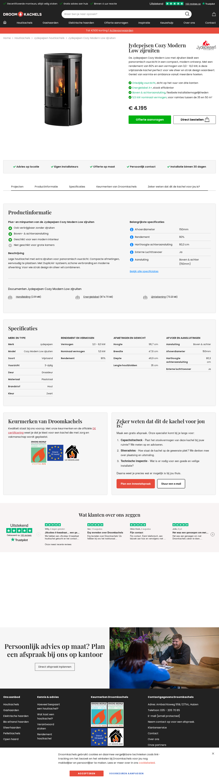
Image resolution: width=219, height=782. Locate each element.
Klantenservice (157, 727)
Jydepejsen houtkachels (49, 38)
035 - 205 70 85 (170, 710)
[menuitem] (5, 22)
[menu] (109, 24)
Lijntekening (158, 297)
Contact (153, 733)
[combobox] (127, 14)
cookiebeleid (147, 763)
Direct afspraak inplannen (54, 667)
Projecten (17, 186)
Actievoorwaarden (121, 30)
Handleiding (23, 297)
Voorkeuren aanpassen (126, 773)
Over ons (153, 739)
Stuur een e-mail (171, 483)
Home (7, 38)
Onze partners (157, 745)
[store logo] (22, 14)
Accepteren (86, 773)
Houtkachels (22, 38)
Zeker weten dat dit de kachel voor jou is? (174, 186)
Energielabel (91, 297)
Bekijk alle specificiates (144, 271)
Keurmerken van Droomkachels (116, 186)
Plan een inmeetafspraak (136, 483)
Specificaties (77, 186)
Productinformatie (46, 186)
